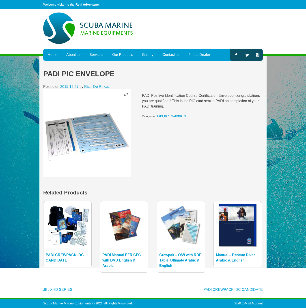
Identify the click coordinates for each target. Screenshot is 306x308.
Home (52, 55)
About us (73, 55)
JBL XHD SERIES (57, 289)
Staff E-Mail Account (248, 303)
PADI (160, 116)
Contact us (170, 55)
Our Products (122, 55)
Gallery (147, 55)
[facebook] (236, 55)
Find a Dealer (199, 55)
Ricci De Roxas (96, 87)
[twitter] (247, 55)
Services (96, 55)
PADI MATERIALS (175, 116)
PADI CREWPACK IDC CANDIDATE (233, 289)
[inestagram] (258, 55)
